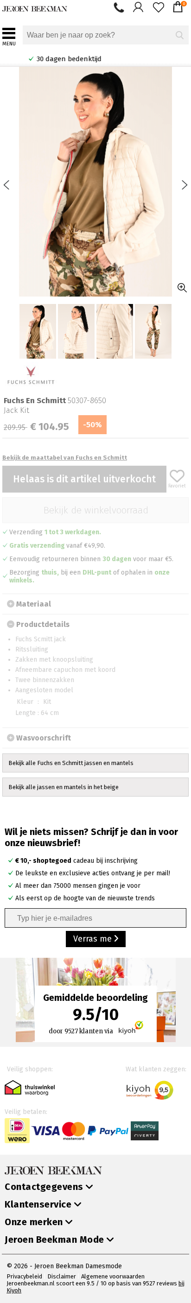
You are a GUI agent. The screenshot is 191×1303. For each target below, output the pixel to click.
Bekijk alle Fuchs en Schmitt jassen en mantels (71, 762)
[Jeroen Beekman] (34, 6)
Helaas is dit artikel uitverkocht (84, 479)
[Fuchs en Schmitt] (30, 375)
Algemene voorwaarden (113, 1276)
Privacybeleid (24, 1276)
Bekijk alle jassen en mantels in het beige (63, 787)
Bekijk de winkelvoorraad (95, 510)
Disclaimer (61, 1276)
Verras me (93, 939)
